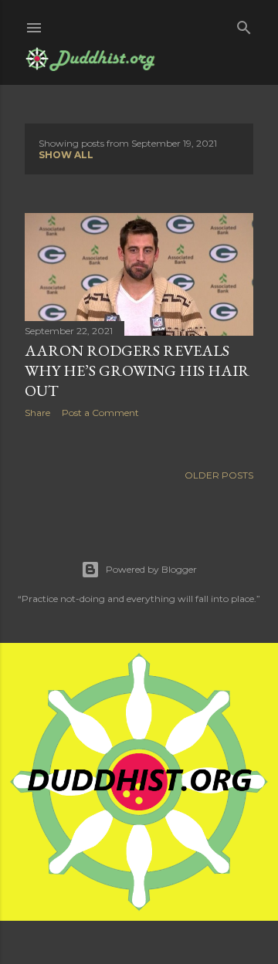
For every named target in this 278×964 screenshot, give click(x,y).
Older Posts (219, 475)
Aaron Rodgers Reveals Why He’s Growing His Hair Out (137, 370)
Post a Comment (100, 412)
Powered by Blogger (151, 569)
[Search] (244, 24)
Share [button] (37, 412)
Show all (66, 155)
